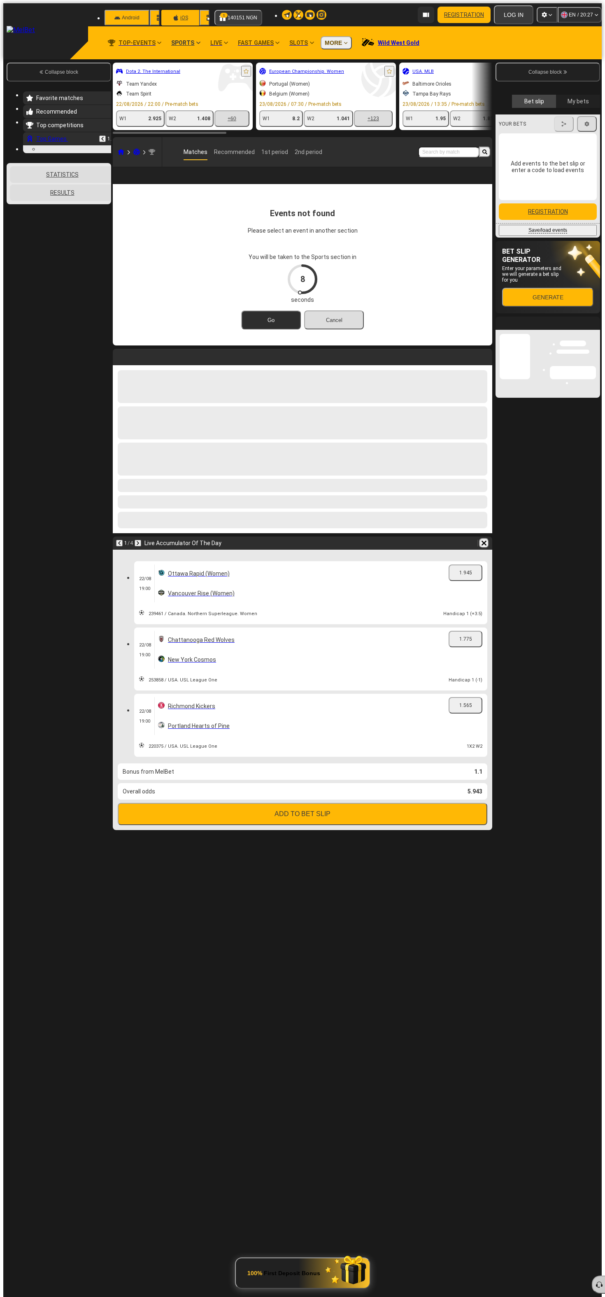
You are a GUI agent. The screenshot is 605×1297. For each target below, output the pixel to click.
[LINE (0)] (121, 152)
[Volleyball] (137, 152)
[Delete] (484, 543)
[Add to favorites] (246, 71)
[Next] (138, 543)
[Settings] (547, 15)
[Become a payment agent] (426, 15)
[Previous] (102, 138)
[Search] (485, 152)
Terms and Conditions (551, 239)
